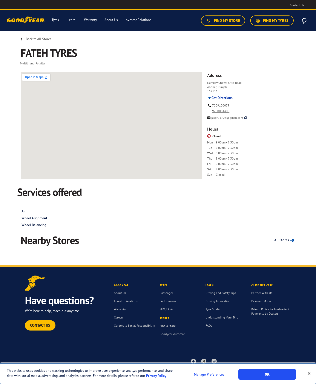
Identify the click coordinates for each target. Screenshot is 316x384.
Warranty (120, 309)
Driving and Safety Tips (221, 293)
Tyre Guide (212, 309)
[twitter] (203, 361)
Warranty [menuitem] (90, 20)
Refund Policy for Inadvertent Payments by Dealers (270, 311)
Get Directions (222, 98)
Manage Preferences (209, 374)
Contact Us (40, 325)
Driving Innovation (218, 301)
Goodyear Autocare (172, 334)
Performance (168, 301)
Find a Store (168, 326)
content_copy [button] (245, 118)
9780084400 (220, 111)
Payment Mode (261, 301)
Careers (119, 317)
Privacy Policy (156, 375)
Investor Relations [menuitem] (138, 20)
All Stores (281, 240)
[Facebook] (193, 361)
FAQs (209, 325)
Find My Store (226, 20)
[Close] (309, 373)
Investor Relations (126, 301)
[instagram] (214, 361)
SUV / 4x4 (166, 309)
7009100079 (220, 105)
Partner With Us (261, 293)
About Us (120, 293)
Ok (267, 374)
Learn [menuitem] (71, 20)
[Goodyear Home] (26, 20)
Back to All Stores (38, 39)
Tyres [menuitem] (55, 20)
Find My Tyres (275, 20)
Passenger (166, 293)
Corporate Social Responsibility (134, 325)
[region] (158, 374)
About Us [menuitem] (111, 20)
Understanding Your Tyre (222, 317)
